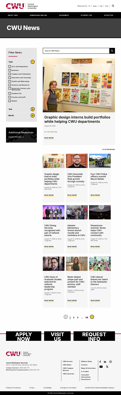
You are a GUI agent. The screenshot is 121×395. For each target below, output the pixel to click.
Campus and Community (21, 74)
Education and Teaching (21, 77)
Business (15, 70)
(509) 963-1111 (24, 368)
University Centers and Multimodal (21, 89)
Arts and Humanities (20, 66)
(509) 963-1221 (34, 370)
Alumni (14, 101)
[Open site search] (113, 6)
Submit (111, 6)
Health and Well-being (20, 81)
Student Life (17, 93)
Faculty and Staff (19, 97)
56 (86, 317)
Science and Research (20, 85)
